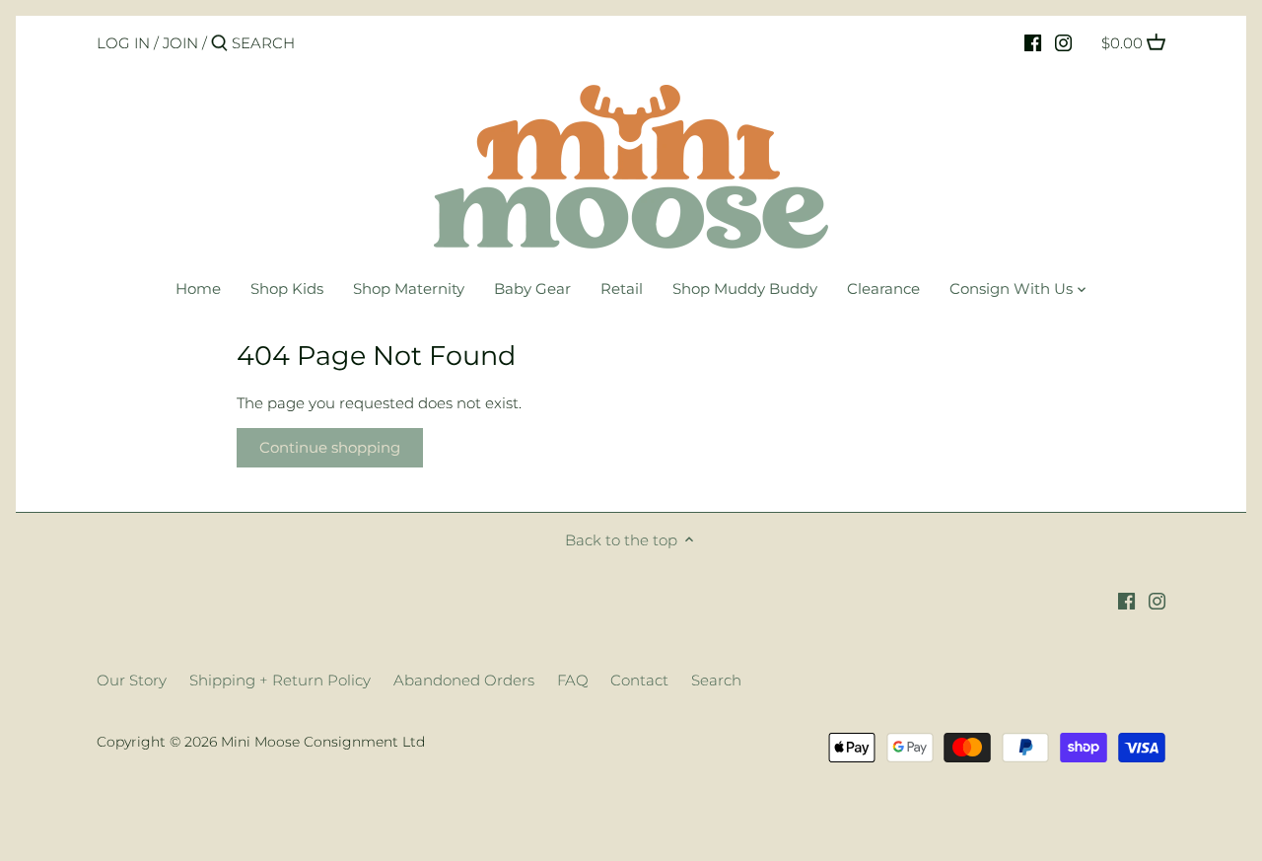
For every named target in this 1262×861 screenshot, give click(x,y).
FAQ (573, 680)
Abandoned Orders (463, 680)
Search (716, 680)
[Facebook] (1032, 42)
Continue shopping (329, 447)
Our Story (132, 680)
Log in (123, 43)
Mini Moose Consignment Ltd (323, 742)
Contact (639, 680)
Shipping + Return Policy (280, 680)
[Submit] (219, 44)
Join (180, 43)
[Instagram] (1063, 42)
